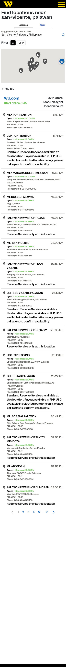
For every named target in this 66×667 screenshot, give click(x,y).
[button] (53, 512)
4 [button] (34, 512)
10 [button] (46, 512)
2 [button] (23, 512)
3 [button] (28, 512)
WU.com (11, 98)
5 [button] (39, 512)
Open (21, 43)
